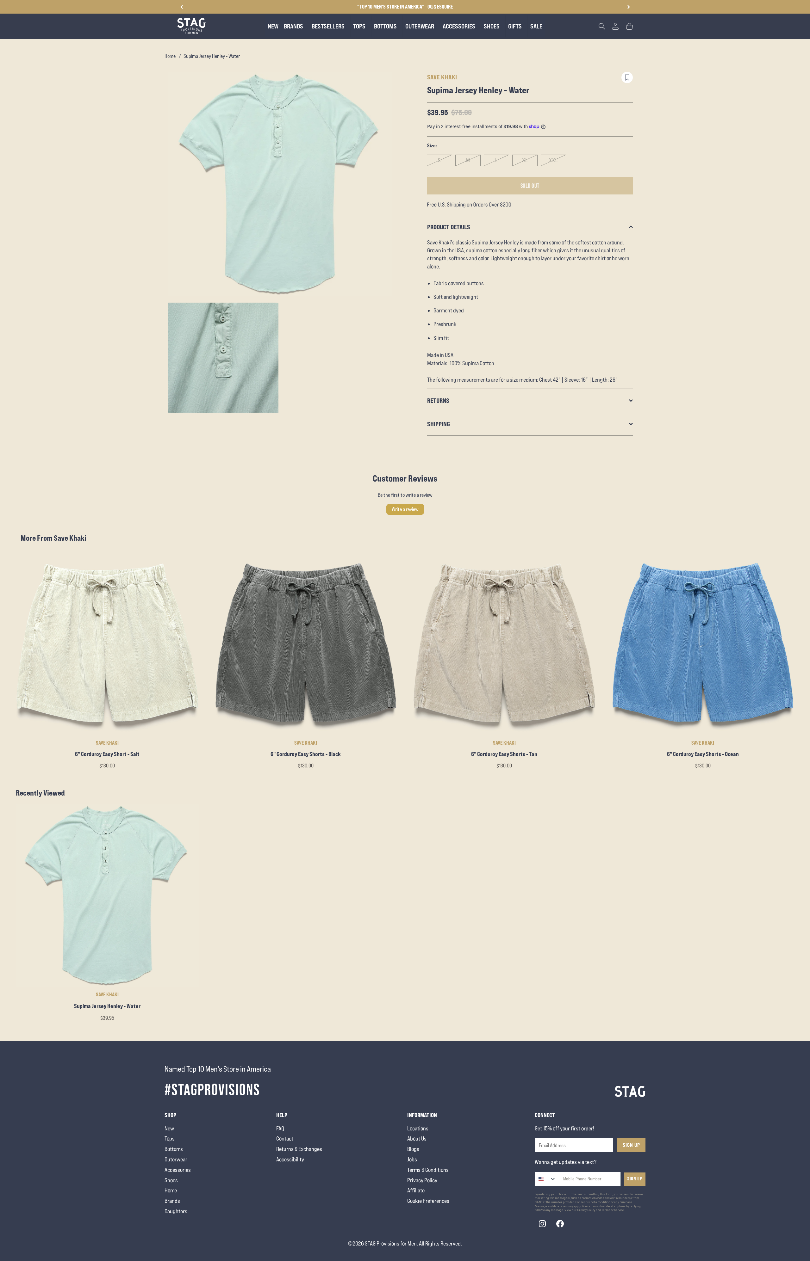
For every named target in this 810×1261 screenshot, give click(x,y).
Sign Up (631, 1145)
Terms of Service (612, 1210)
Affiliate (416, 1190)
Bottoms (174, 1149)
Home (170, 56)
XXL (553, 160)
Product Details (448, 227)
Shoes (171, 1180)
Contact (284, 1138)
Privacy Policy (422, 1180)
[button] (628, 7)
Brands (172, 1200)
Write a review (405, 509)
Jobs (412, 1159)
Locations (417, 1128)
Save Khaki (442, 77)
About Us (417, 1138)
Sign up (634, 1179)
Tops (170, 1138)
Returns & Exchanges (299, 1149)
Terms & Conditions (428, 1169)
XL (525, 160)
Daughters (176, 1211)
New (169, 1128)
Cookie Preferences (428, 1200)
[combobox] (545, 1179)
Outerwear (176, 1159)
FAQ (280, 1128)
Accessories (178, 1169)
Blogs (413, 1149)
